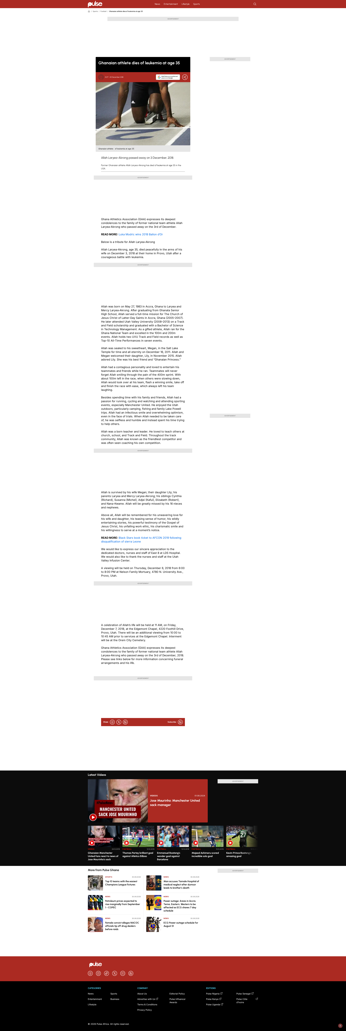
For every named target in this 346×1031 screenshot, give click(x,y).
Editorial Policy (177, 993)
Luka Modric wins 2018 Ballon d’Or (141, 234)
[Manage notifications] (340, 1026)
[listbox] (173, 844)
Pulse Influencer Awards (177, 1001)
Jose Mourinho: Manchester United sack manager (175, 803)
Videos (154, 796)
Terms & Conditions (147, 1004)
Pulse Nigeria (212, 993)
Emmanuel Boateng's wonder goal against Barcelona (168, 856)
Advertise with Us (146, 999)
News (157, 4)
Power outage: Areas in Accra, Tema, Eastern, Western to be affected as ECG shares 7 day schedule (180, 905)
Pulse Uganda (213, 1004)
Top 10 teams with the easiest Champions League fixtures (121, 883)
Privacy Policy (144, 1010)
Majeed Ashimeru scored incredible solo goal (205, 854)
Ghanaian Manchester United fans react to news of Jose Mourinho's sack (103, 856)
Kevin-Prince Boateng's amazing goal (238, 854)
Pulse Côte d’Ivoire (241, 1001)
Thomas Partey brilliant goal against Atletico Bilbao (137, 854)
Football (103, 11)
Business (114, 999)
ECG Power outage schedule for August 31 (181, 924)
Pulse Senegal (243, 993)
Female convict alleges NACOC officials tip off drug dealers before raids (122, 926)
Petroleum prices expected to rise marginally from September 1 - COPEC (122, 904)
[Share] (185, 77)
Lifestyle (185, 4)
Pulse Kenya (212, 999)
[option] (104, 845)
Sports (196, 4)
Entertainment (171, 4)
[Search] (255, 4)
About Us (142, 993)
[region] (173, 844)
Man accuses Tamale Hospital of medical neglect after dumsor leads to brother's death (181, 884)
